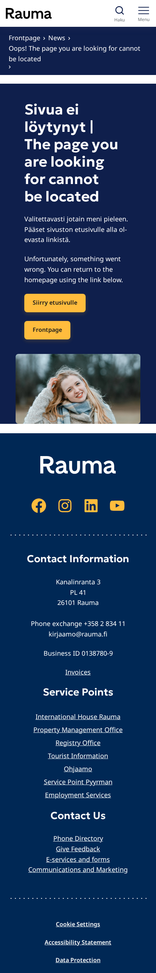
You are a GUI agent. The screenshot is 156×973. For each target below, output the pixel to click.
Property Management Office (78, 729)
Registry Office (78, 742)
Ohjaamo (78, 768)
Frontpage (24, 37)
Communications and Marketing (78, 869)
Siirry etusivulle (55, 302)
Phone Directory (78, 838)
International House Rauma (78, 716)
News (56, 37)
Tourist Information (78, 755)
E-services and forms (78, 859)
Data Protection (78, 960)
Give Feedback (78, 848)
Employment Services (78, 794)
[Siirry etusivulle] (29, 13)
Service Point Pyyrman (78, 781)
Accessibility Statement (78, 942)
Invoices (78, 672)
